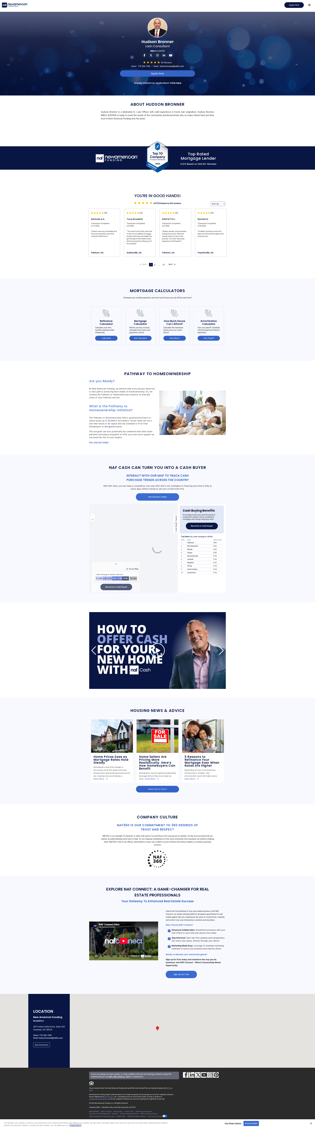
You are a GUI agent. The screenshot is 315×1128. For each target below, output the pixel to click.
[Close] (311, 1123)
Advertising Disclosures (143, 1111)
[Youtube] (170, 55)
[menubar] (309, 5)
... (159, 264)
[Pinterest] (216, 1075)
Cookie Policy (120, 1116)
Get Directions (41, 1045)
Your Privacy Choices (155, 1116)
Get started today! (99, 442)
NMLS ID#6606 (94, 1111)
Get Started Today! (157, 496)
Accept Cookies (251, 1123)
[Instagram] (157, 55)
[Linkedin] (164, 55)
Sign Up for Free (181, 974)
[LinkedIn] (192, 1075)
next (170, 264)
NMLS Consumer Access (148, 1114)
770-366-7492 (144, 66)
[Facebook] (144, 55)
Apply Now (294, 5)
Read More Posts (157, 789)
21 (164, 264)
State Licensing (106, 1111)
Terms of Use (129, 1111)
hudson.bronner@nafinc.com (172, 66)
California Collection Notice (136, 1116)
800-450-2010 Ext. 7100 (119, 1076)
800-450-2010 (109, 1097)
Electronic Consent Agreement (99, 1114)
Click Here (175, 83)
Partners (115, 1114)
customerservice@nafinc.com (99, 1099)
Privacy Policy (118, 1111)
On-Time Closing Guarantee (129, 1114)
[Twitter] (151, 55)
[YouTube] (204, 1075)
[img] (157, 650)
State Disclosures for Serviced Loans (101, 1116)
